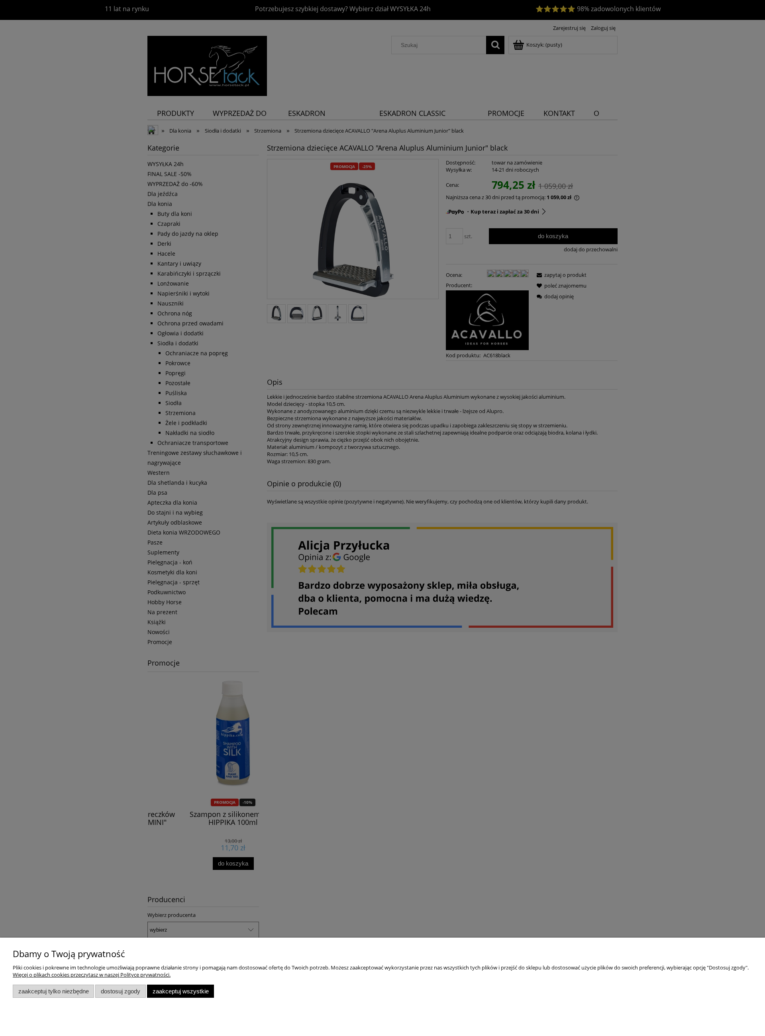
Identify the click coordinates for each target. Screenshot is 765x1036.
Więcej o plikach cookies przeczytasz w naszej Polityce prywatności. (92, 974)
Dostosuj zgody (120, 991)
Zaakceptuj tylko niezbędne (53, 991)
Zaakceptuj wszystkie (181, 991)
